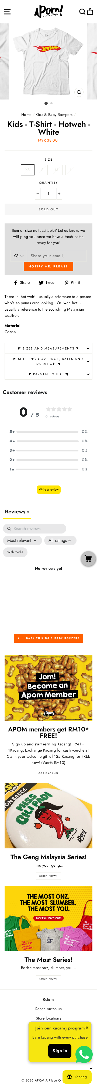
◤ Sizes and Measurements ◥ (48, 348)
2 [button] (51, 103)
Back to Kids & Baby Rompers (52, 638)
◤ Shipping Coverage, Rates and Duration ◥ (48, 361)
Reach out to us (48, 1008)
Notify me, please (48, 266)
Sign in (60, 1051)
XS (27, 169)
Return (48, 999)
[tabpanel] (48, 575)
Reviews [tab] (17, 512)
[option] (48, 61)
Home (26, 114)
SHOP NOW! (48, 876)
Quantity (48, 183)
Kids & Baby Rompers (54, 114)
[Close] (87, 1028)
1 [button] (46, 103)
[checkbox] (15, 552)
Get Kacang (48, 773)
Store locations (48, 1018)
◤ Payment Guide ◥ (48, 374)
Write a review (48, 489)
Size (48, 159)
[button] (48, 432)
